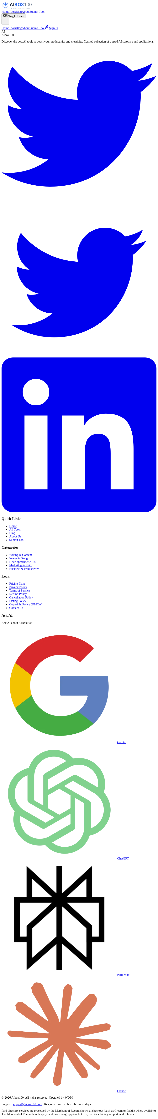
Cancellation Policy (21, 597)
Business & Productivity (24, 568)
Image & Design (19, 558)
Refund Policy (18, 594)
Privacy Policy (18, 587)
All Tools (15, 529)
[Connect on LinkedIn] (79, 511)
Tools (12, 11)
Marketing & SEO (20, 565)
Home (5, 11)
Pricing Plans (17, 583)
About (25, 11)
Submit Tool (37, 11)
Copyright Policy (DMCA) (25, 604)
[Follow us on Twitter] (79, 200)
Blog (19, 11)
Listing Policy (17, 601)
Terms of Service (19, 590)
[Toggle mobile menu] (5, 21)
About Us (15, 536)
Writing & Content (20, 555)
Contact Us (16, 607)
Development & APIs (22, 561)
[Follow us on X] (79, 355)
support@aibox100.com (27, 1104)
